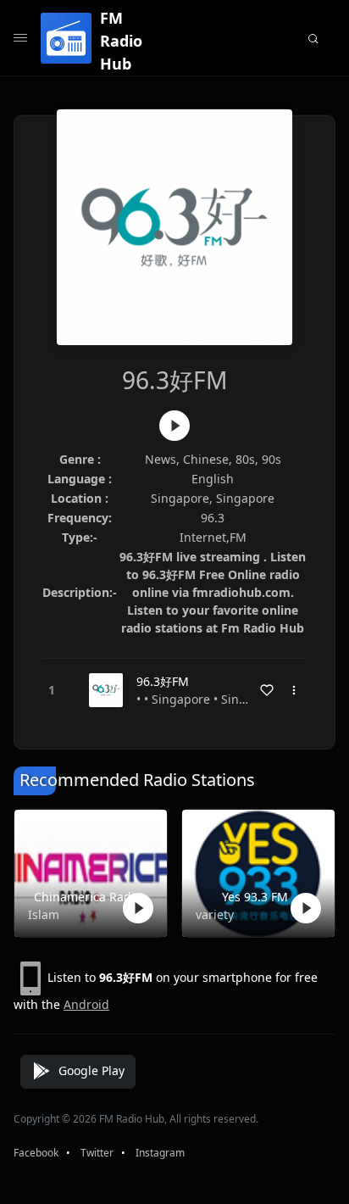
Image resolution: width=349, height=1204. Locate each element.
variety (215, 914)
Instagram (160, 1152)
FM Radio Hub (121, 41)
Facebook (36, 1152)
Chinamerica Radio (87, 897)
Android (86, 1004)
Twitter (97, 1152)
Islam (43, 914)
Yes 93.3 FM (255, 897)
